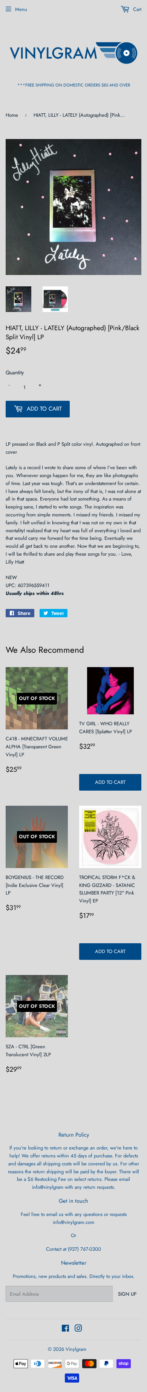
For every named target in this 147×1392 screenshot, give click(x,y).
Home (12, 115)
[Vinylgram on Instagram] (78, 1329)
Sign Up (127, 1294)
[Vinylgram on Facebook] (65, 1329)
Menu (21, 9)
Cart (136, 9)
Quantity (15, 372)
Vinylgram (76, 1349)
